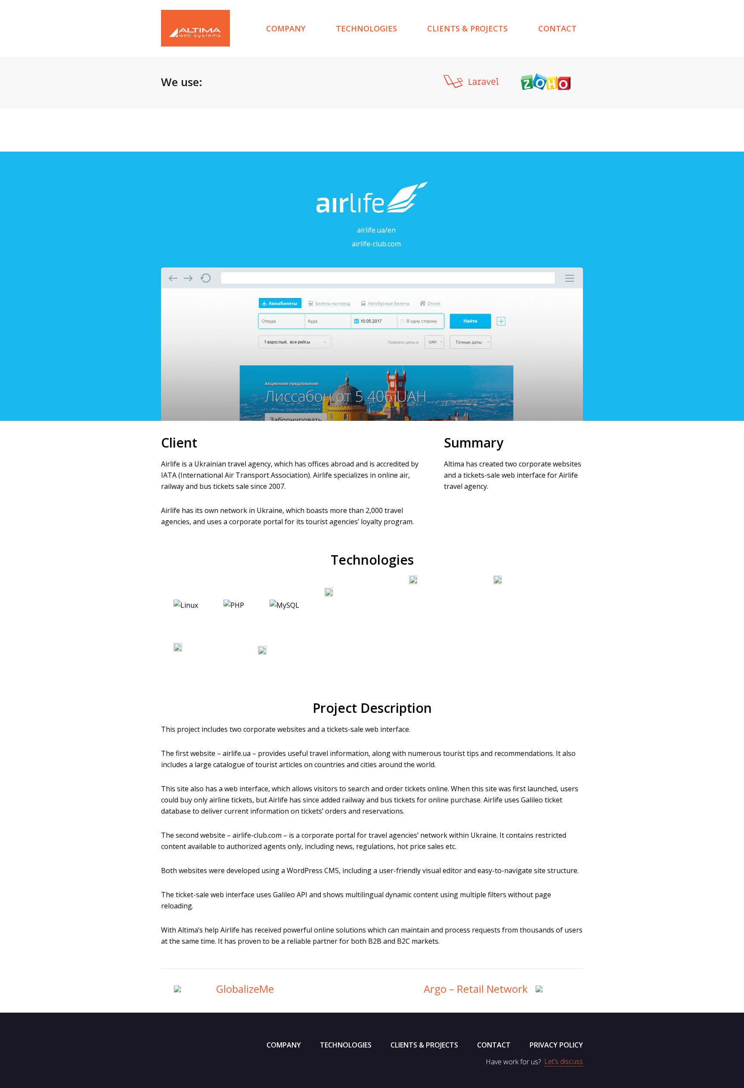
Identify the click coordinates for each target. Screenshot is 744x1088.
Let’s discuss (563, 1061)
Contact (557, 28)
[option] (248, 81)
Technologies (366, 28)
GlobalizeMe (245, 989)
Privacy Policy (556, 1045)
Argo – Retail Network (476, 989)
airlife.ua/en (376, 230)
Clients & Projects (467, 28)
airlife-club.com (376, 243)
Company (285, 28)
